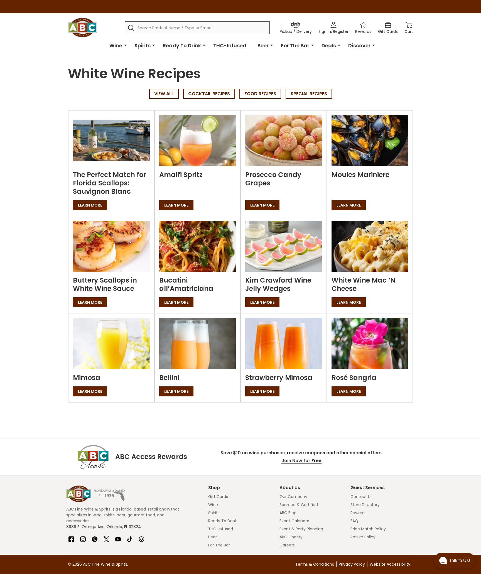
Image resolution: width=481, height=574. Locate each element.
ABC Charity (291, 537)
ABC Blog (287, 513)
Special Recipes (309, 93)
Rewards (358, 513)
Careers (287, 545)
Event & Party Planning (301, 529)
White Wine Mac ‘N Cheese (363, 284)
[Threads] (141, 537)
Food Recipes (260, 93)
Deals (329, 45)
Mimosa (86, 377)
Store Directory (365, 504)
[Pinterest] (95, 537)
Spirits (142, 45)
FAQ (354, 521)
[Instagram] (83, 537)
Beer (263, 45)
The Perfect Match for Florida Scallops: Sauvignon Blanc (109, 183)
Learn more (90, 205)
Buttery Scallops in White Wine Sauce (105, 284)
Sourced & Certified (298, 504)
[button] (454, 560)
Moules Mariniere (360, 174)
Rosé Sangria (354, 377)
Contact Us (361, 496)
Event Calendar (294, 521)
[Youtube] (118, 537)
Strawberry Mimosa (278, 377)
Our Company (293, 496)
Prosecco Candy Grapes (273, 179)
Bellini (169, 377)
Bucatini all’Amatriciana (186, 284)
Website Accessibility (390, 564)
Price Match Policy (368, 529)
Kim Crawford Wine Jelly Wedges (278, 284)
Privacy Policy (352, 564)
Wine (115, 45)
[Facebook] (71, 537)
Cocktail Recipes (209, 93)
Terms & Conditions (314, 564)
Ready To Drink (182, 45)
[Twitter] (106, 537)
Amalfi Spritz (181, 174)
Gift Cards (218, 496)
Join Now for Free (301, 460)
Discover (359, 45)
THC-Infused (229, 45)
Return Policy (363, 537)
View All (164, 93)
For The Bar (295, 45)
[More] (125, 45)
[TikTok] (130, 537)
